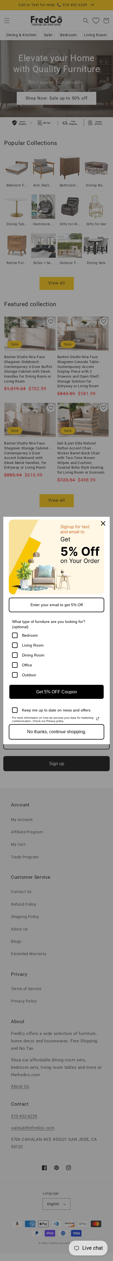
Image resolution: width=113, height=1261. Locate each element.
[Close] (103, 523)
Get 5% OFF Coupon (56, 691)
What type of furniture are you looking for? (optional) (48, 624)
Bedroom (30, 635)
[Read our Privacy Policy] (97, 718)
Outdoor (29, 675)
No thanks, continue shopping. (56, 731)
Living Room (33, 645)
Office (27, 665)
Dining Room (33, 655)
